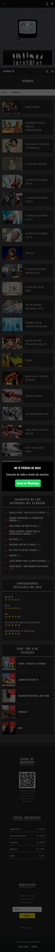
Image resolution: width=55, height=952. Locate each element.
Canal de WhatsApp (28, 483)
